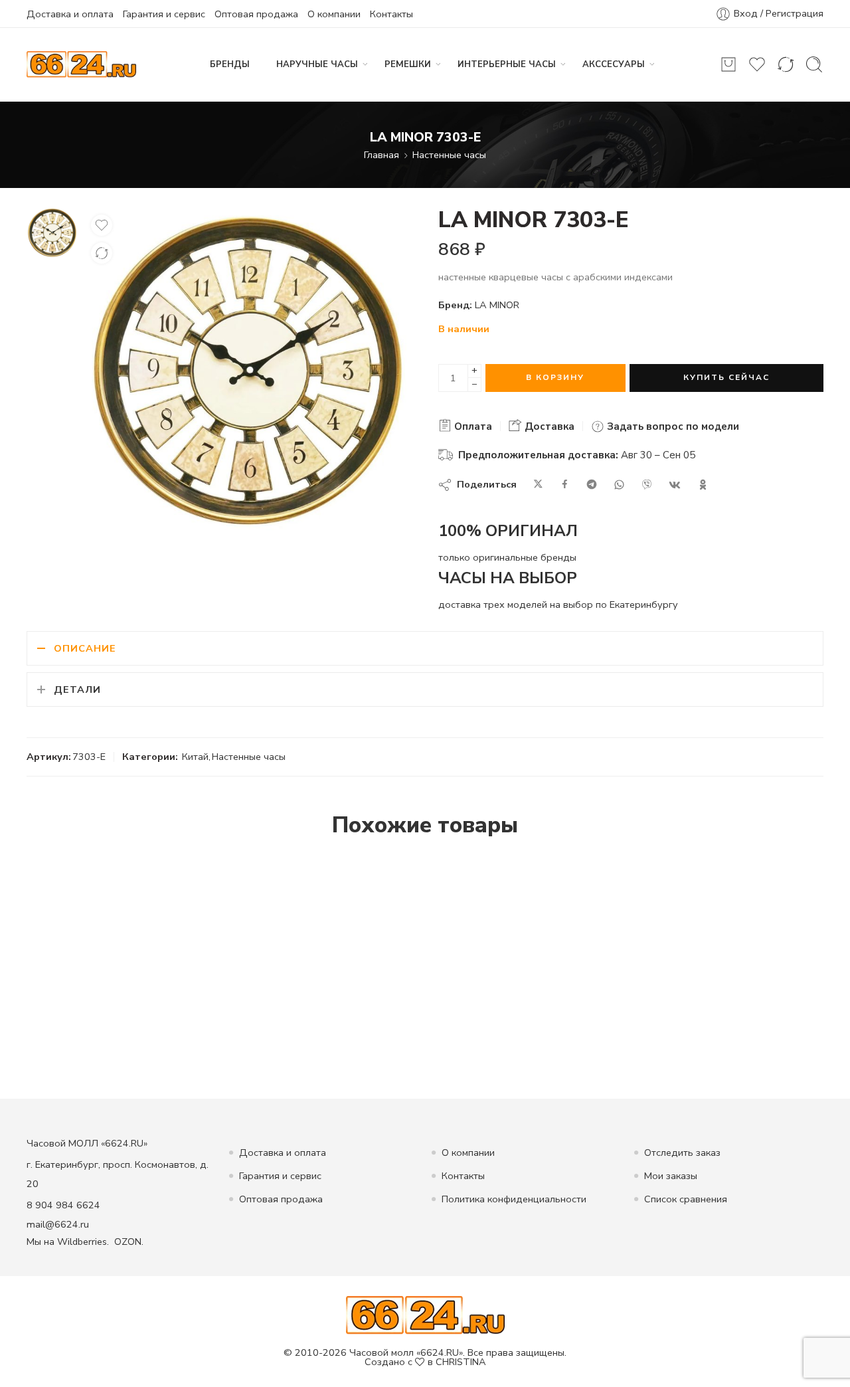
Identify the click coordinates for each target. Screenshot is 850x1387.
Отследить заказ (682, 1152)
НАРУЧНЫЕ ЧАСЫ (317, 64)
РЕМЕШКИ (407, 64)
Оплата (472, 426)
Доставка (548, 426)
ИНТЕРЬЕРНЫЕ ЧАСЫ (507, 64)
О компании (334, 14)
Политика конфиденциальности (514, 1199)
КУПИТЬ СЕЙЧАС (726, 377)
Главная (381, 154)
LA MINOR (497, 305)
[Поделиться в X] (538, 485)
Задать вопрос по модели (671, 426)
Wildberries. (83, 1241)
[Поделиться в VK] (675, 485)
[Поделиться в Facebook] (565, 485)
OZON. (128, 1241)
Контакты (391, 14)
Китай (195, 756)
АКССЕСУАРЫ (613, 64)
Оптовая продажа (256, 14)
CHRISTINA (461, 1361)
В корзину (555, 377)
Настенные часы (449, 154)
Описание (85, 648)
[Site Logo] (425, 1314)
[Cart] (728, 64)
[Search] (814, 64)
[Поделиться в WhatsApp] (619, 485)
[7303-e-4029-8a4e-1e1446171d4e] (52, 231)
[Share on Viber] (646, 485)
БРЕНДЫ (230, 64)
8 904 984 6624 (63, 1205)
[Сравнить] (101, 253)
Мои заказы (670, 1175)
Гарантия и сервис (164, 14)
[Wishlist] (101, 225)
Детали (77, 689)
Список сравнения (685, 1199)
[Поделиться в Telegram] (591, 485)
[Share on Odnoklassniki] (703, 485)
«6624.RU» (439, 1352)
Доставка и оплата (70, 14)
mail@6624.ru (58, 1224)
